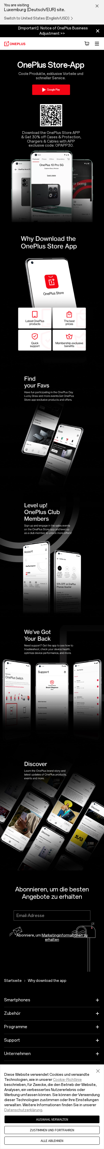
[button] (98, 1070)
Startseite (13, 981)
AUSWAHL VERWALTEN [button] (52, 1119)
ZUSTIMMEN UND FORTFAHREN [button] (52, 1130)
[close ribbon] (97, 31)
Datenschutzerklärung (23, 1110)
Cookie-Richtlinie (67, 1080)
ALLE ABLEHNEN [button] (52, 1140)
